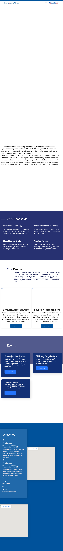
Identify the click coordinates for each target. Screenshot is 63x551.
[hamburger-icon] (46, 3)
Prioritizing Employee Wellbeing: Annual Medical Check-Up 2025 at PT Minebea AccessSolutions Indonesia (15, 385)
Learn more (16, 326)
